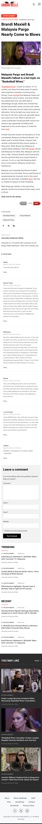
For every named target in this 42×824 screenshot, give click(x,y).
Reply (5, 272)
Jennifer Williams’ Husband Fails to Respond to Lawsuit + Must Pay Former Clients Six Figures (20, 778)
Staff (33, 798)
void (7, 129)
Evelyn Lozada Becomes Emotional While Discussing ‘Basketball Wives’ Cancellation (18, 699)
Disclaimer (14, 806)
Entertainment (9, 16)
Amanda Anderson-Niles (9, 20)
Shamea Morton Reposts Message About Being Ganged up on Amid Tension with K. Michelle (20, 612)
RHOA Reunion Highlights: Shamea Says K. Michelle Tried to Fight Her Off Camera (18, 587)
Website (6, 521)
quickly (31, 149)
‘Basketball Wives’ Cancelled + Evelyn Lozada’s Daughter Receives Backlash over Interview (20, 739)
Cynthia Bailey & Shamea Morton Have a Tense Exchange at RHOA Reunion (20, 572)
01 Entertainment (7, 553)
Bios (9, 802)
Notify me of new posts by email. (16, 531)
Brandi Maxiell (25, 216)
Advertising (19, 802)
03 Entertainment (7, 583)
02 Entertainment (7, 568)
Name (5, 503)
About (7, 798)
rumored (16, 95)
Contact (32, 802)
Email (5, 512)
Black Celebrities (20, 798)
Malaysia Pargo (8, 220)
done (31, 179)
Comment (7, 483)
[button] (39, 4)
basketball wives (9, 216)
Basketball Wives (8, 87)
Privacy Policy (28, 806)
